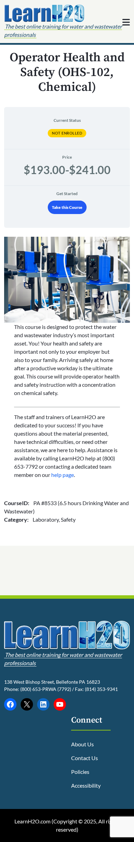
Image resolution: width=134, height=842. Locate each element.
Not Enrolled (67, 133)
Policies (80, 771)
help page (62, 474)
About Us (82, 744)
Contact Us (84, 758)
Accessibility (86, 785)
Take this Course (67, 207)
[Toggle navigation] (126, 22)
